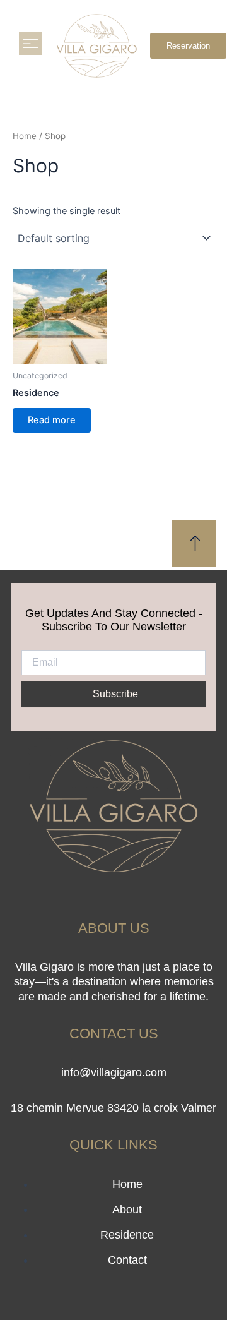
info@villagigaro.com (113, 1072)
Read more (52, 420)
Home (25, 136)
